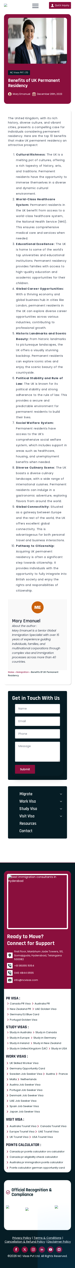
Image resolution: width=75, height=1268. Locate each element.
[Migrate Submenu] (61, 794)
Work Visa (27, 801)
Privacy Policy (21, 1238)
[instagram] (33, 1249)
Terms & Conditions (47, 1238)
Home (11, 672)
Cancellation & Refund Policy (25, 1242)
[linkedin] (42, 1249)
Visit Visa (26, 816)
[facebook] (16, 1249)
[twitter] (25, 1249)
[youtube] (50, 1249)
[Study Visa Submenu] (61, 808)
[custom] (59, 1249)
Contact (25, 831)
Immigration (22, 672)
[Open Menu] (35, 6)
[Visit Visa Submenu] (61, 816)
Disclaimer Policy (59, 1242)
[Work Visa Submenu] (61, 801)
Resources (27, 823)
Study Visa (28, 808)
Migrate (25, 794)
